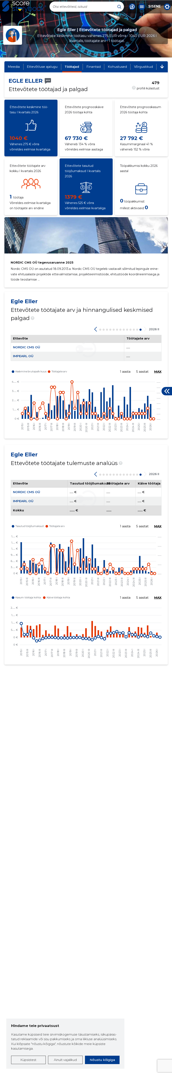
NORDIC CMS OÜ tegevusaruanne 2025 (42, 262)
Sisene (154, 6)
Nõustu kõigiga (102, 1060)
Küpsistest (28, 1060)
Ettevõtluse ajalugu (42, 67)
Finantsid (93, 67)
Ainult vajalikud (65, 1060)
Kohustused (117, 67)
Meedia (14, 67)
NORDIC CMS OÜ (26, 347)
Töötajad (72, 67)
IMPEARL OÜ (23, 356)
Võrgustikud (143, 67)
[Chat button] (132, 6)
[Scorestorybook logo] (24, 6)
